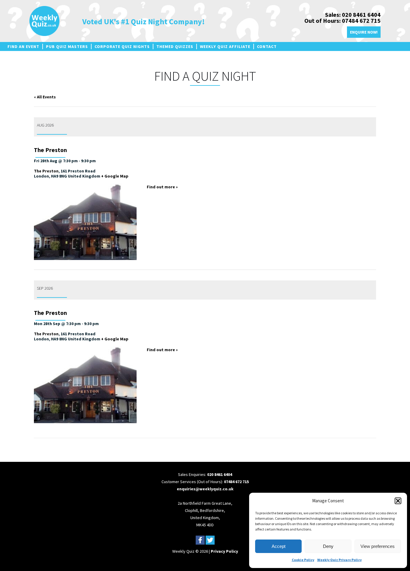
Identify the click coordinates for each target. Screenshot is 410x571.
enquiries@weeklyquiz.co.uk (205, 489)
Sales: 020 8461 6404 (353, 14)
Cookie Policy (303, 560)
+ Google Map (114, 176)
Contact (267, 46)
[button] (398, 501)
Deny (328, 546)
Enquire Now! (364, 32)
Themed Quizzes (174, 46)
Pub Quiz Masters (67, 46)
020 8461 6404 (219, 474)
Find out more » (162, 187)
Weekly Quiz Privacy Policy (339, 560)
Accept (278, 546)
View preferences (377, 546)
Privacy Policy (224, 551)
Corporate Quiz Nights (122, 46)
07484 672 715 (236, 481)
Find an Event (23, 46)
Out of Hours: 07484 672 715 (342, 20)
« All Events (45, 97)
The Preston (50, 150)
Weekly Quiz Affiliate (225, 46)
